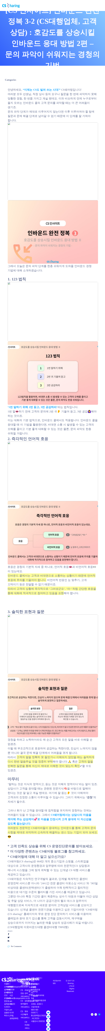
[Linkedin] (48, 1029)
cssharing (47, 75)
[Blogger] (48, 1025)
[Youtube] (48, 1012)
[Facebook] (48, 1017)
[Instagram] (48, 1021)
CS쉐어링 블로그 (51, 851)
